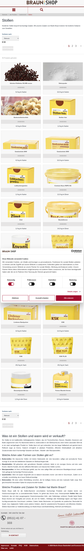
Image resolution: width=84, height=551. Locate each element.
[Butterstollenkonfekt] (21, 106)
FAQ (20, 545)
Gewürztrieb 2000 (21, 151)
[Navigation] (14, 10)
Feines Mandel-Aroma (63, 390)
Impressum (5, 545)
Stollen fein (63, 117)
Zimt (20, 220)
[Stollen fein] (63, 106)
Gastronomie (22, 14)
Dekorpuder (63, 83)
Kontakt (14, 535)
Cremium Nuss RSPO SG (62, 186)
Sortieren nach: (7, 34)
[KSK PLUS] (63, 344)
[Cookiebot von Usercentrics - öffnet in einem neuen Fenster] (73, 251)
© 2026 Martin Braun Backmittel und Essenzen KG (66, 545)
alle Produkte (13, 14)
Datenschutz (34, 545)
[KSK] (63, 310)
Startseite (4, 14)
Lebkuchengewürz (20, 186)
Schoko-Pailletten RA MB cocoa (21, 83)
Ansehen (21, 87)
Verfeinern (7, 48)
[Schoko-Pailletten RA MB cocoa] (21, 71)
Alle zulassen (68, 298)
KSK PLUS (62, 356)
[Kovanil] (21, 242)
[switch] (32, 284)
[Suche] (42, 10)
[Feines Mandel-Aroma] (63, 379)
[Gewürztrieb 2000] (21, 140)
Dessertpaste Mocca (21, 390)
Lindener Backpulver (21, 322)
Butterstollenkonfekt (21, 117)
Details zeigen (73, 291)
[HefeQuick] (63, 242)
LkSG (12, 548)
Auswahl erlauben (42, 298)
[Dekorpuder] (63, 71)
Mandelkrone (63, 220)
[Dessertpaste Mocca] (21, 379)
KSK (62, 322)
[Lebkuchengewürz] (21, 174)
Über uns (4, 548)
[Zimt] (21, 208)
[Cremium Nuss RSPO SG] (63, 174)
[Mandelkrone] (63, 208)
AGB (25, 545)
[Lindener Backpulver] (21, 310)
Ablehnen (15, 298)
